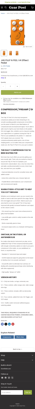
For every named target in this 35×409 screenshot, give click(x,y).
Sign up (27, 392)
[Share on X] (5, 324)
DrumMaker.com (6, 368)
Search (17, 404)
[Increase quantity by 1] (17, 86)
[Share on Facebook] (2, 324)
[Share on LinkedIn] (9, 324)
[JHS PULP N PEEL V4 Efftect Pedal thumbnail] (4, 53)
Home (3, 13)
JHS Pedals (6, 66)
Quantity (3, 82)
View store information (8, 104)
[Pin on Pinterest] (12, 324)
